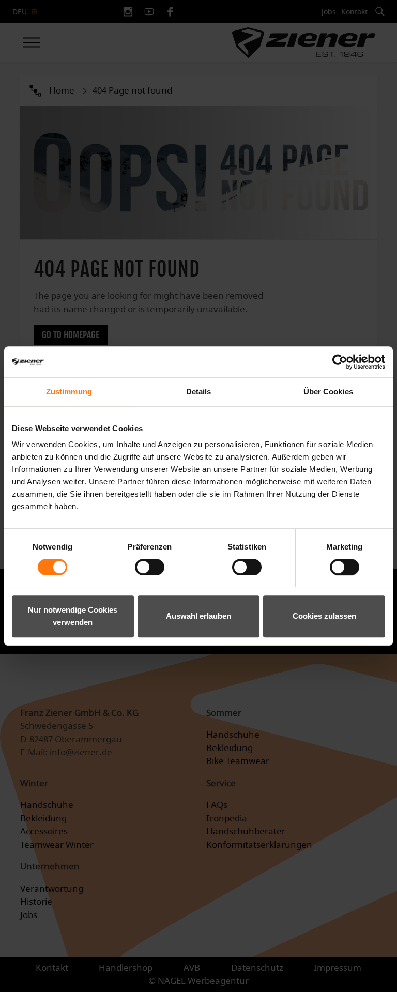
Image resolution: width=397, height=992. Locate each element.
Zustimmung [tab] (69, 391)
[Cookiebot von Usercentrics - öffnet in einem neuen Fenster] (340, 362)
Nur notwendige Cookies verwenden (72, 616)
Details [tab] (198, 391)
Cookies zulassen (324, 616)
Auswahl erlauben (198, 616)
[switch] (149, 567)
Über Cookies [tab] (328, 391)
